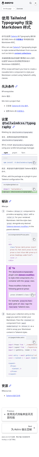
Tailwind (14, 36)
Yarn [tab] (23, 152)
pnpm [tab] (14, 152)
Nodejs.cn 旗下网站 (8, 439)
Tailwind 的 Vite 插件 (20, 106)
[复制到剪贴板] (34, 163)
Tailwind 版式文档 (13, 395)
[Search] (30, 3)
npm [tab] (6, 152)
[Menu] (35, 3)
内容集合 (20, 111)
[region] (19, 162)
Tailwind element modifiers (17, 226)
